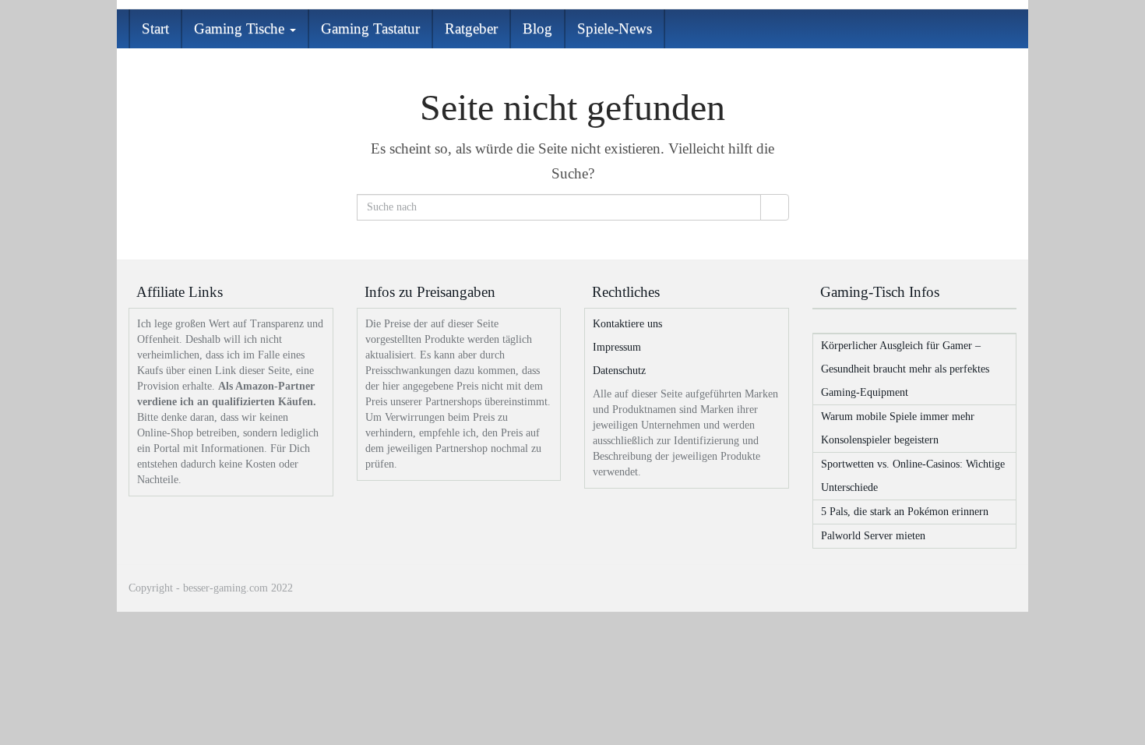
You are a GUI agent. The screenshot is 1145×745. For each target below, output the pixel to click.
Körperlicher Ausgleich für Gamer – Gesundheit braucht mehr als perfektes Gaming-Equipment (905, 369)
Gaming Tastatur (370, 28)
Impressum (617, 347)
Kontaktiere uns (627, 324)
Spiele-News (614, 28)
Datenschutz (619, 370)
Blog (537, 28)
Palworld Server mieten (873, 536)
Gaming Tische (241, 28)
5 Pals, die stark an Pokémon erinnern (904, 511)
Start (155, 28)
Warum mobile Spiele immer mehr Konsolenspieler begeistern (897, 428)
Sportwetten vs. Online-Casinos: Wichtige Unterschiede (913, 475)
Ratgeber (471, 28)
